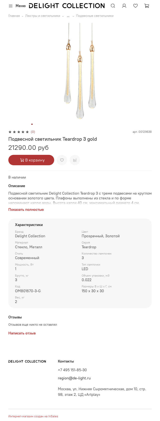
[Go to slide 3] (38, 124)
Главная (14, 16)
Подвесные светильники (95, 16)
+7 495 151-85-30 (72, 370)
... (68, 15)
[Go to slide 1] (32, 124)
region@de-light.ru (74, 378)
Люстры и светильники (42, 16)
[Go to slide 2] (35, 124)
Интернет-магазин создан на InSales (33, 416)
